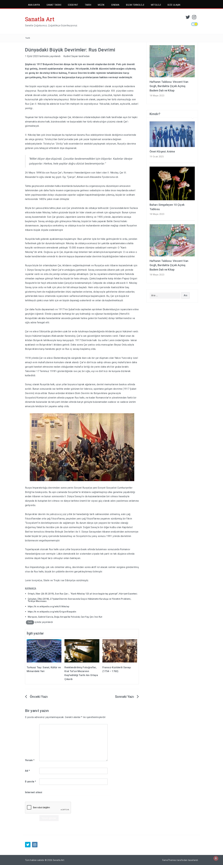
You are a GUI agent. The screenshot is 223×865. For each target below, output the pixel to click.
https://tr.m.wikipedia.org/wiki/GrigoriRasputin (52, 611)
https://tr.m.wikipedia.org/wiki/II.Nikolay (48, 606)
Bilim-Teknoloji (135, 5)
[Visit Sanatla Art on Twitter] (188, 18)
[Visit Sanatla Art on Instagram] (194, 18)
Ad (27, 770)
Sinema (115, 5)
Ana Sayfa (34, 5)
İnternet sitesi (33, 792)
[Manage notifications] (215, 858)
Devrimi (52, 77)
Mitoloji (156, 5)
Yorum (29, 760)
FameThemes (169, 860)
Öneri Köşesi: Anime (162, 151)
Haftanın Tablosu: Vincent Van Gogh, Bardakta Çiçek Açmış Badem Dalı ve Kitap (169, 86)
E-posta (30, 781)
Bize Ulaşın (174, 5)
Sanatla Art (40, 19)
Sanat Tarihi (54, 5)
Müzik (101, 5)
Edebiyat (73, 5)
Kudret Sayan (70, 56)
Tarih (88, 5)
